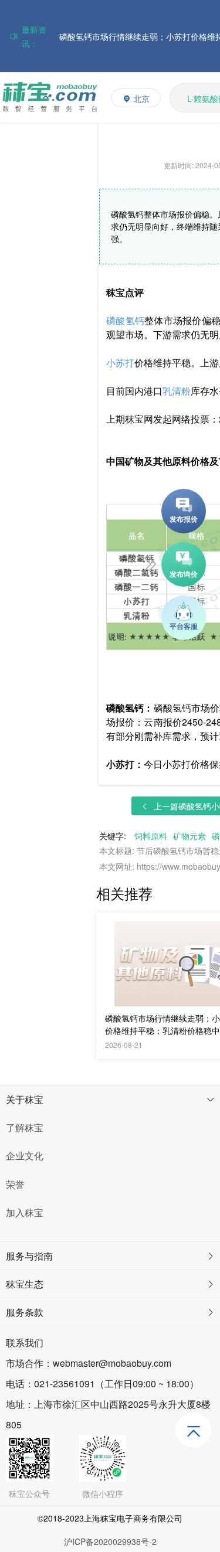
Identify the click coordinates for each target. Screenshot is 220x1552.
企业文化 (24, 1155)
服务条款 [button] (24, 1312)
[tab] (110, 1099)
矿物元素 (189, 836)
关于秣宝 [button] (24, 1099)
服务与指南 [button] (29, 1255)
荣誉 (15, 1184)
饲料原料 (150, 836)
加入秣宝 (24, 1212)
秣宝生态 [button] (24, 1284)
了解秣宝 (24, 1127)
